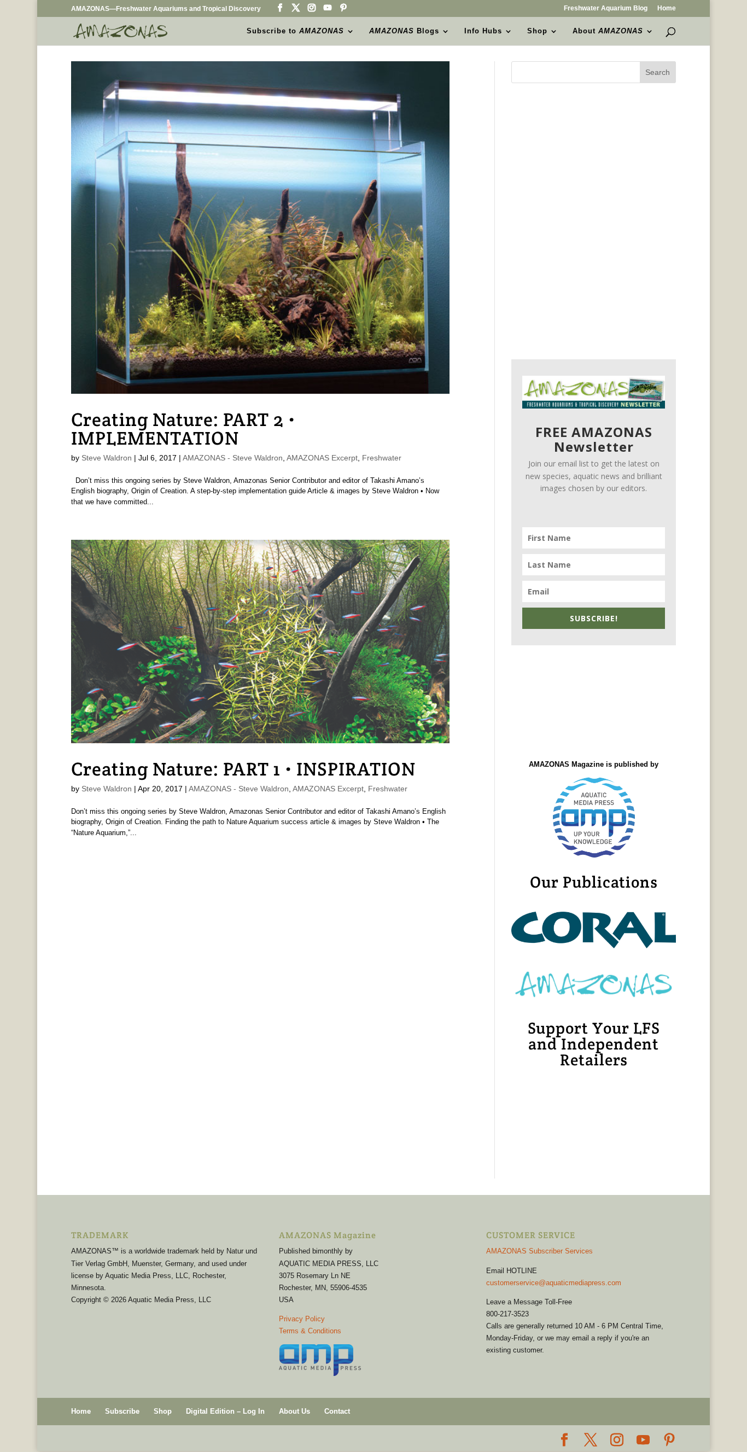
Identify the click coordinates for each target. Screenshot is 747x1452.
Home (666, 8)
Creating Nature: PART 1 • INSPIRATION (243, 769)
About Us (294, 1411)
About (608, 31)
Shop (537, 31)
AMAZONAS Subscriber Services (539, 1251)
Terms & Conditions (310, 1331)
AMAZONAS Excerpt (322, 457)
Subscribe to (295, 31)
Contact (337, 1411)
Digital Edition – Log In (225, 1411)
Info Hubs (483, 31)
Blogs (404, 31)
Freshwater (381, 457)
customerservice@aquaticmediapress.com (553, 1283)
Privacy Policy (302, 1319)
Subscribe (122, 1411)
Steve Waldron (106, 457)
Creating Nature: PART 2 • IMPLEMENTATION (183, 428)
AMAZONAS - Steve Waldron (233, 457)
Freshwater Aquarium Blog (605, 8)
